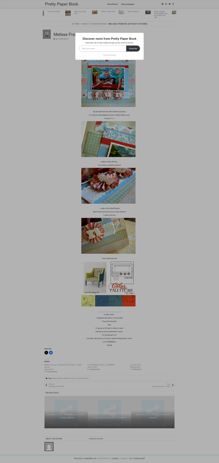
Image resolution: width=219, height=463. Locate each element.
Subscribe (133, 48)
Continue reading (109, 55)
